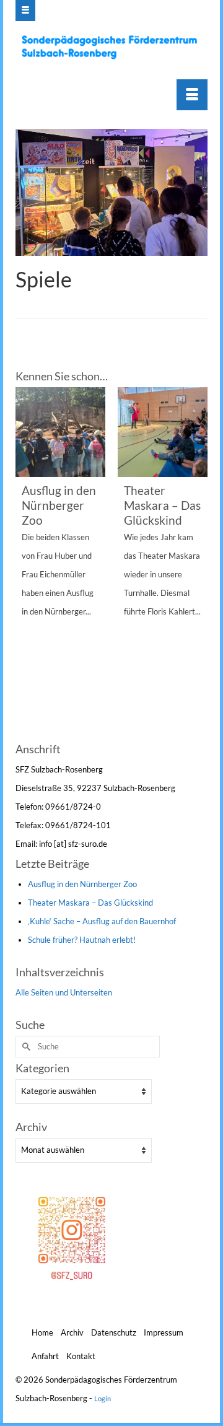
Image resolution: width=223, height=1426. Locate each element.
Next (197, 563)
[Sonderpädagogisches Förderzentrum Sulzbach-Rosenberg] (113, 47)
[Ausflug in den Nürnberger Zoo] (60, 432)
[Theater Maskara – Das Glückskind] (163, 432)
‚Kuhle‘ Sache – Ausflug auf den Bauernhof (102, 921)
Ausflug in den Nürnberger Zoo (82, 884)
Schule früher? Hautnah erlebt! (82, 940)
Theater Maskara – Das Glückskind (90, 903)
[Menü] (192, 94)
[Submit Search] (24, 1046)
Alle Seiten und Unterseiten (63, 992)
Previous (26, 563)
